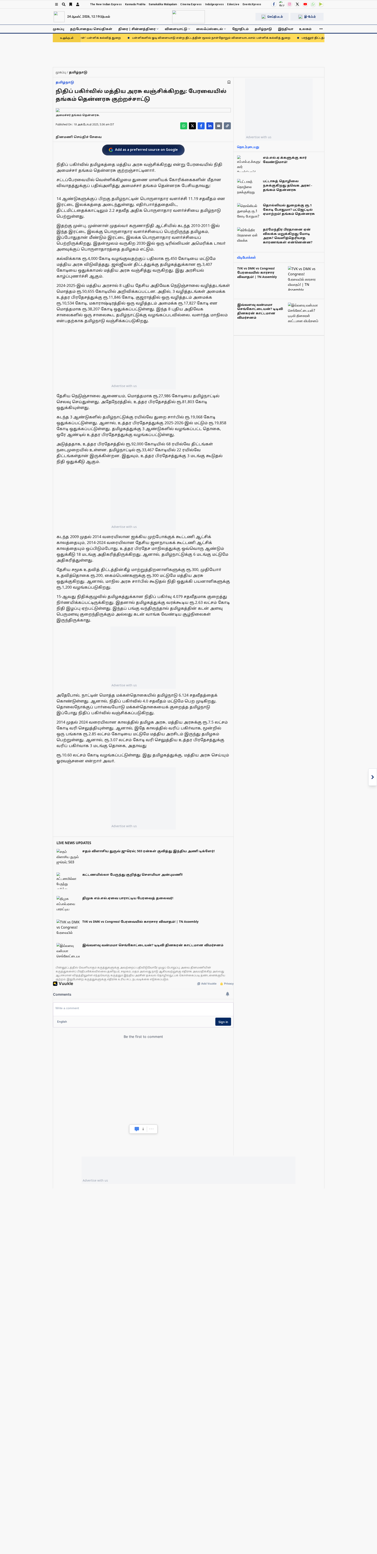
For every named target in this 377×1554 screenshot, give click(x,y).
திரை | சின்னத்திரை (137, 29)
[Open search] (63, 4)
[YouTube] (305, 4)
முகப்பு (58, 29)
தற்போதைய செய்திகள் (91, 29)
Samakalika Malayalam (163, 4)
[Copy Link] (227, 125)
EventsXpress (252, 4)
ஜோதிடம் (240, 29)
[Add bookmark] (229, 82)
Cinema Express (191, 4)
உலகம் (305, 29)
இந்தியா (285, 29)
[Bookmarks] (70, 4)
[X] (297, 4)
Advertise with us (124, 386)
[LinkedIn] (209, 125)
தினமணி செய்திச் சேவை (79, 137)
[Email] (218, 125)
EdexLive (233, 4)
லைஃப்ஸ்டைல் (209, 29)
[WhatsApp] (313, 4)
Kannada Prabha (135, 4)
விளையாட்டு (176, 29)
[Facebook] (273, 4)
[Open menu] (56, 4)
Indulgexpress (214, 4)
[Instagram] (289, 4)
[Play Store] (321, 4)
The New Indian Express (106, 4)
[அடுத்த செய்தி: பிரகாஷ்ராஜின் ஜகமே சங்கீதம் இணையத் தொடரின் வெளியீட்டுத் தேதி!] (372, 777)
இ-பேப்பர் (310, 16)
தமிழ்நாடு (263, 29)
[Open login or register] (77, 4)
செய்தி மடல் (275, 16)
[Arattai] (281, 3)
